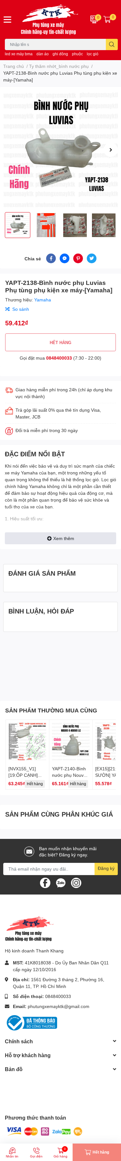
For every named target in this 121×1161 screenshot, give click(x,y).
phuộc (77, 53)
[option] (60, 149)
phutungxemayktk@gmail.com (58, 1006)
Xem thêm (63, 538)
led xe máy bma (19, 53)
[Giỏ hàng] (107, 19)
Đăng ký (106, 868)
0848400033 (59, 358)
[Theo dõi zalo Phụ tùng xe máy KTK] (60, 882)
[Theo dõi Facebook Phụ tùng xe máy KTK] (45, 882)
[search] (112, 44)
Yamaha (42, 299)
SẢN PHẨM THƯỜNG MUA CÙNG (51, 710)
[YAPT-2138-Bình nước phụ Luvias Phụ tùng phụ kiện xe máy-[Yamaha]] (60, 149)
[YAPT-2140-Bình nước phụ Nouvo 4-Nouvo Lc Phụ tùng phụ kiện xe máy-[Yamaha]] (71, 741)
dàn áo (42, 53)
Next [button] (111, 150)
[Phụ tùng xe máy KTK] (50, 19)
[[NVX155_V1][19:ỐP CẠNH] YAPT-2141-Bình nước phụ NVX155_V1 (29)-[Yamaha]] (27, 741)
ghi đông (60, 53)
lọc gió (92, 53)
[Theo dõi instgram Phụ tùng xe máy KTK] (76, 882)
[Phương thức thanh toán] (44, 1131)
